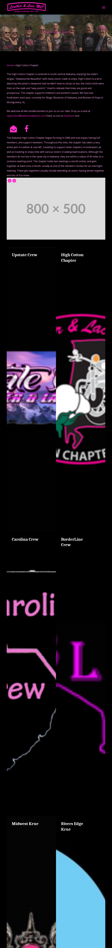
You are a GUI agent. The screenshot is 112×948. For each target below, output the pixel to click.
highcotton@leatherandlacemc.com (26, 115)
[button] (103, 7)
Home (10, 65)
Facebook (69, 115)
